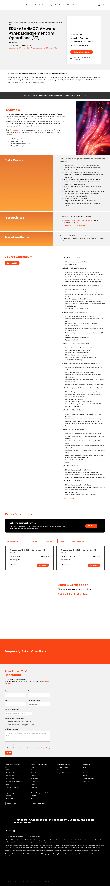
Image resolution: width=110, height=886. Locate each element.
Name (7, 691)
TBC (19, 43)
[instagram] (10, 831)
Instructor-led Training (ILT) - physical (19, 721)
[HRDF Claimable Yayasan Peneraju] (15, 53)
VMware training (14, 130)
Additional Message (12, 729)
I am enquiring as (34, 700)
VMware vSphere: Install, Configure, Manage (78, 220)
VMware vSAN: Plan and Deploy (74, 225)
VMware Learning (19, 22)
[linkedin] (14, 831)
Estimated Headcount (12, 709)
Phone (30, 691)
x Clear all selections (77, 541)
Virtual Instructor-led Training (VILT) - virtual (21, 725)
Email (7, 700)
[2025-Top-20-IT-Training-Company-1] (9, 860)
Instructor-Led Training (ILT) (19, 48)
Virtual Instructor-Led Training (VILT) (44, 48)
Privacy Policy (45, 748)
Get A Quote (42, 565)
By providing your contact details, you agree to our (28, 748)
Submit (8, 753)
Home (10, 22)
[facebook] (6, 831)
